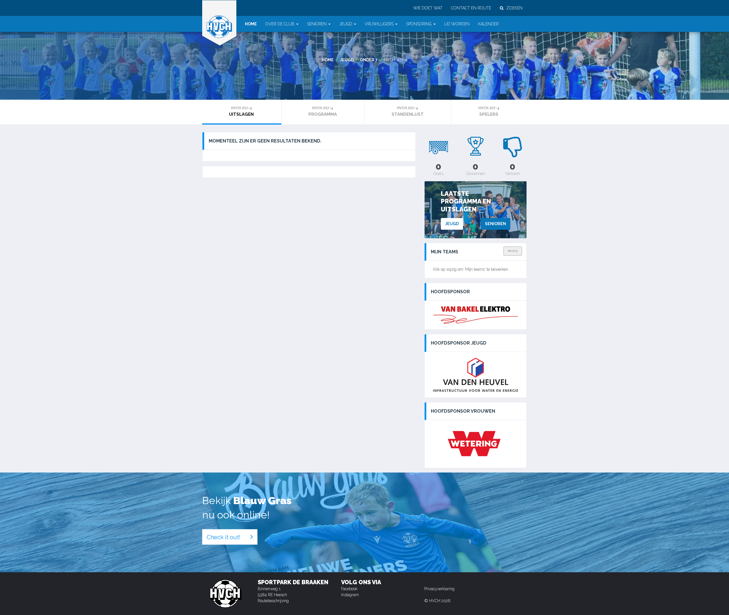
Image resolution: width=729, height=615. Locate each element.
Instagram (350, 594)
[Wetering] (475, 444)
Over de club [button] (279, 24)
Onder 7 (369, 60)
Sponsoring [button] (419, 24)
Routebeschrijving (273, 600)
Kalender (488, 24)
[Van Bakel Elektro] (475, 315)
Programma (322, 111)
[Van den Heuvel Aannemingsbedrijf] (475, 375)
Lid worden (457, 24)
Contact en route (471, 8)
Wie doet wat (428, 8)
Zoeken (514, 8)
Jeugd (347, 60)
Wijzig (513, 251)
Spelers (488, 111)
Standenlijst (408, 111)
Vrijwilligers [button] (379, 24)
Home (251, 24)
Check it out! (223, 537)
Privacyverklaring (439, 589)
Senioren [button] (317, 24)
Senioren (495, 223)
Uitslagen (241, 111)
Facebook (349, 589)
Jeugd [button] (345, 24)
